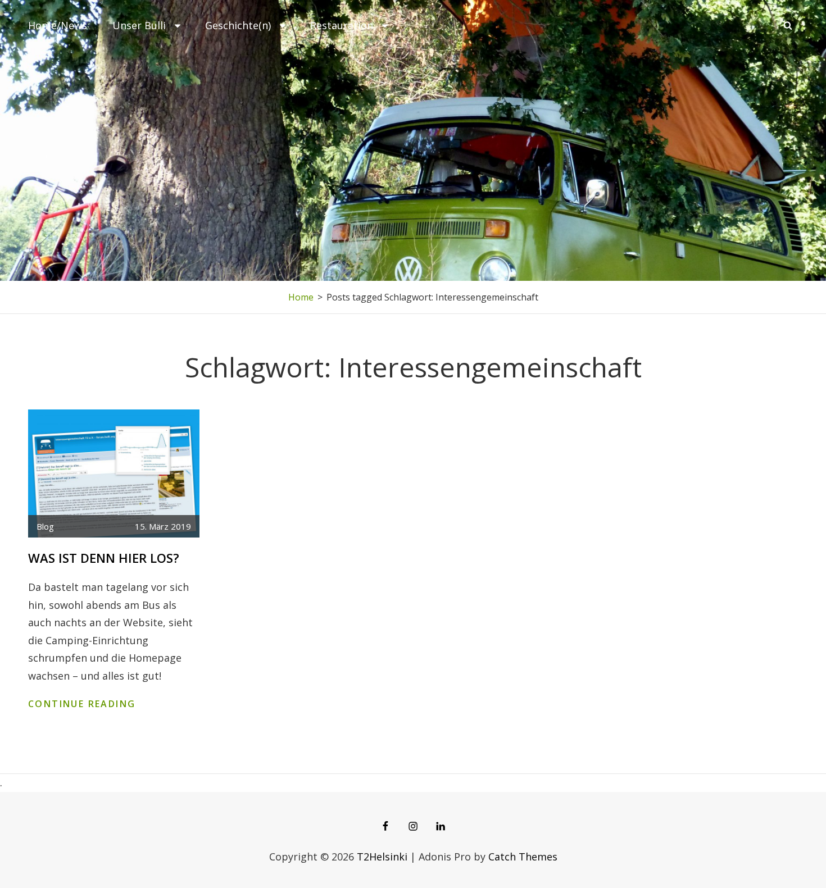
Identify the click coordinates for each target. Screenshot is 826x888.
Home (301, 297)
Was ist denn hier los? (103, 557)
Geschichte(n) (238, 25)
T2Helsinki (382, 856)
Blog (45, 526)
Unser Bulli (139, 25)
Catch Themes (522, 856)
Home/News (57, 25)
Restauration (341, 25)
